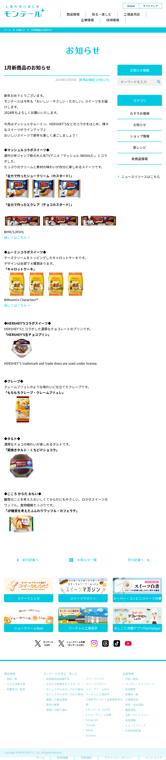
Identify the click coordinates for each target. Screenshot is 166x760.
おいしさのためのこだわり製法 (64, 689)
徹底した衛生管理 (56, 699)
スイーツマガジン (96, 684)
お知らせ (20, 29)
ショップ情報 (139, 136)
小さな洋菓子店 (16, 684)
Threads (91, 725)
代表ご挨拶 (131, 679)
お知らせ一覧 (87, 559)
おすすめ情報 (139, 113)
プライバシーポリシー (118, 758)
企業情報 (87, 19)
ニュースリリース (135, 725)
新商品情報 (140, 158)
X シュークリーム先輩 (98, 715)
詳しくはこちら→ (17, 237)
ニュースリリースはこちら (140, 176)
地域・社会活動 (134, 704)
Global (131, 6)
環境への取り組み (56, 710)
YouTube (91, 735)
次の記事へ (136, 559)
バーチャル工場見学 (97, 694)
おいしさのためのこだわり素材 (64, 694)
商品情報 (73, 14)
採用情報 (112, 19)
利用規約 (86, 758)
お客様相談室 (133, 730)
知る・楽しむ (101, 14)
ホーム (7, 29)
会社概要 (130, 689)
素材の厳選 (52, 704)
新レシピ (139, 147)
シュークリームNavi (97, 689)
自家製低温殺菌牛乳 (58, 679)
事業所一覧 (131, 694)
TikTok (89, 730)
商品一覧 (12, 679)
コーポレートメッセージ (139, 684)
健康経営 (130, 710)
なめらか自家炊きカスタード (63, 684)
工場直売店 (132, 14)
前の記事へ (30, 559)
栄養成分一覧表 (16, 689)
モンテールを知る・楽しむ (61, 674)
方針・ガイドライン (137, 715)
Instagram (92, 720)
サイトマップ (150, 6)
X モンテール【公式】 (98, 709)
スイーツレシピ (95, 679)
